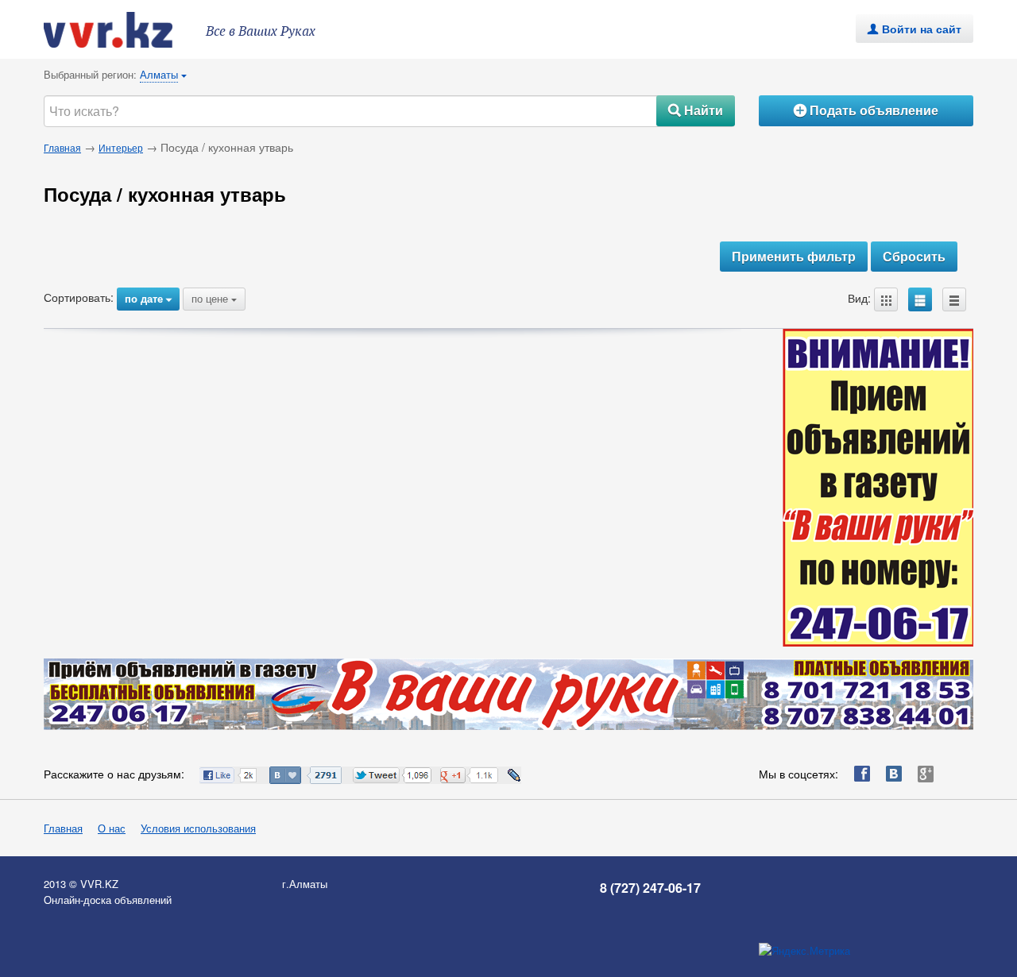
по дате (148, 298)
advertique (123, 30)
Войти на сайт (914, 29)
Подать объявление (866, 110)
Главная (62, 147)
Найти (695, 110)
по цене (214, 298)
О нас (112, 828)
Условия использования (198, 828)
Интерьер (121, 147)
